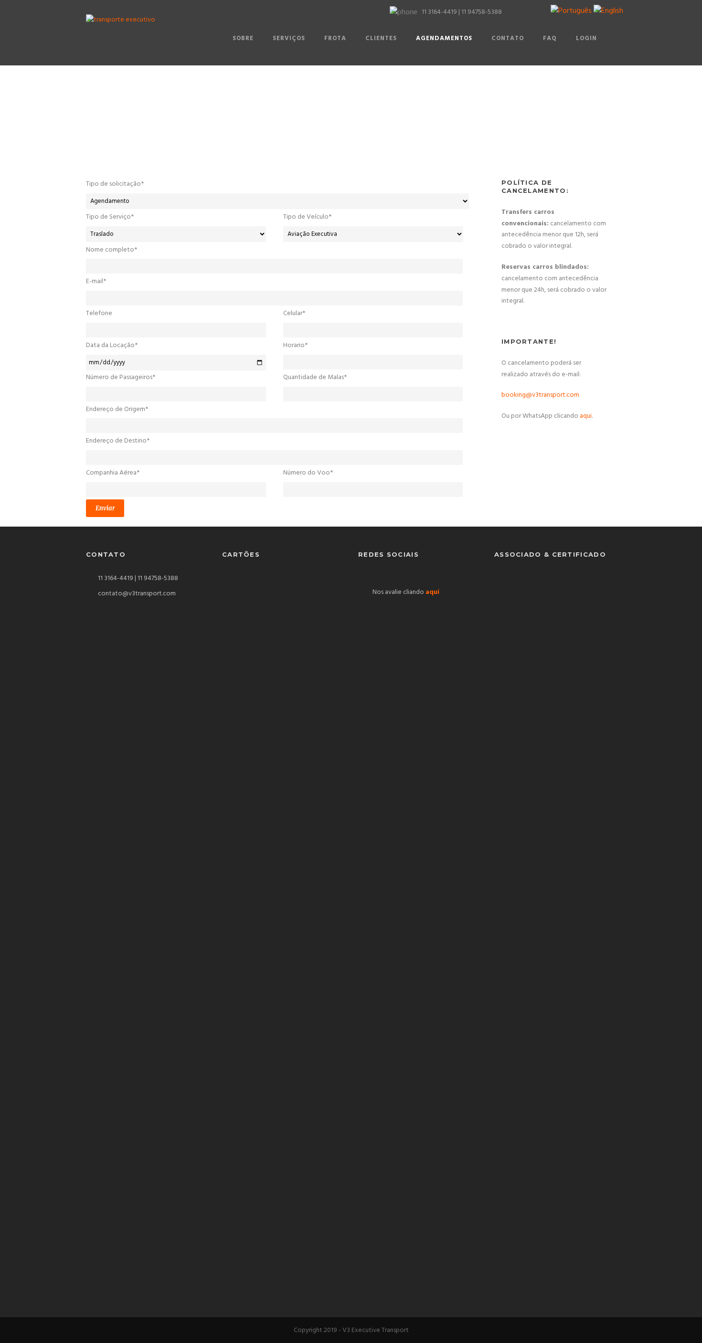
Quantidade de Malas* (315, 377)
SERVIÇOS (289, 38)
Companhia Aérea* (112, 472)
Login (586, 38)
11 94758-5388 (481, 12)
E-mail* (96, 281)
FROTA (335, 38)
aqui (586, 416)
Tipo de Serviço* (110, 216)
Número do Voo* (308, 472)
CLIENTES (381, 38)
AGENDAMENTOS (444, 38)
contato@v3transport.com (137, 593)
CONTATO (507, 38)
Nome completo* (111, 249)
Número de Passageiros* (120, 377)
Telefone (99, 313)
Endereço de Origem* (117, 409)
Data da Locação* (112, 345)
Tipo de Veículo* (307, 216)
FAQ (550, 38)
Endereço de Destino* (117, 440)
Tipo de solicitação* (115, 184)
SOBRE (243, 38)
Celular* (294, 313)
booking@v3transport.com (540, 395)
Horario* (295, 345)
